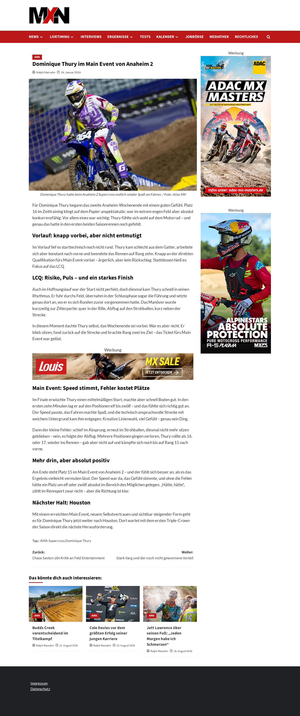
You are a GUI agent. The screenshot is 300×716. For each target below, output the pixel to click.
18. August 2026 (183, 651)
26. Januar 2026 (71, 72)
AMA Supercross (52, 541)
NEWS (34, 36)
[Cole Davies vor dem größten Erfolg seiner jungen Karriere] (113, 604)
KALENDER (165, 36)
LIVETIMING (59, 36)
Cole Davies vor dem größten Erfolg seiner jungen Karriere (108, 633)
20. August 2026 (125, 646)
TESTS (145, 36)
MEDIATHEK (219, 36)
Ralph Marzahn (45, 72)
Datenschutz (40, 689)
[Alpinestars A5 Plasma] (236, 282)
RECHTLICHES (246, 36)
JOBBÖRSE (194, 36)
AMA (37, 57)
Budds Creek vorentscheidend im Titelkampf (50, 633)
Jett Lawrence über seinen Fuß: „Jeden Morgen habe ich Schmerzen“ (164, 636)
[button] (268, 37)
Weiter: (154, 555)
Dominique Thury (78, 541)
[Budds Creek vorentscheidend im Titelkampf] (55, 604)
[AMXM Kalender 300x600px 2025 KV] (236, 125)
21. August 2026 (68, 646)
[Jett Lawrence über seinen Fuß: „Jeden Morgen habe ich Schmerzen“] (170, 604)
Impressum (39, 683)
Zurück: (68, 555)
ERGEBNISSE (118, 36)
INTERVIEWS (91, 36)
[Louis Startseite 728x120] (112, 366)
